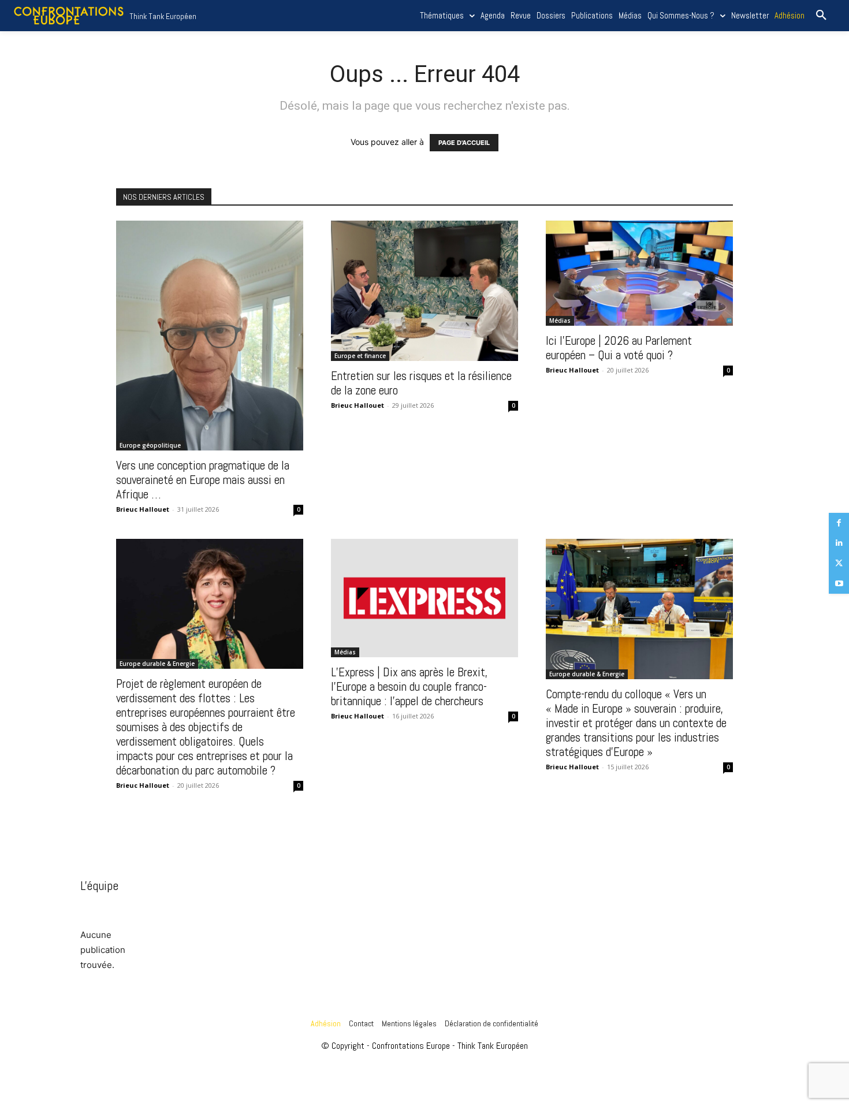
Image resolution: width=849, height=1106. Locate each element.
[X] (839, 563)
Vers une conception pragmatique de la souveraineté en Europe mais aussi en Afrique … (202, 479)
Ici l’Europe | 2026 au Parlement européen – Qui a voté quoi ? (619, 348)
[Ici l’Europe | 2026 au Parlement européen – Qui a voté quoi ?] (639, 273)
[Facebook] (839, 523)
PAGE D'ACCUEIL (464, 143)
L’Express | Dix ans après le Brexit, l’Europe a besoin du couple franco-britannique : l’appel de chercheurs (409, 686)
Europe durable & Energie (157, 664)
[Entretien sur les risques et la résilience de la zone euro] (424, 291)
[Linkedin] (839, 543)
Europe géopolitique (150, 445)
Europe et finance (360, 356)
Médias (560, 320)
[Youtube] (839, 584)
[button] (821, 15)
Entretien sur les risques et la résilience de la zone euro (421, 383)
